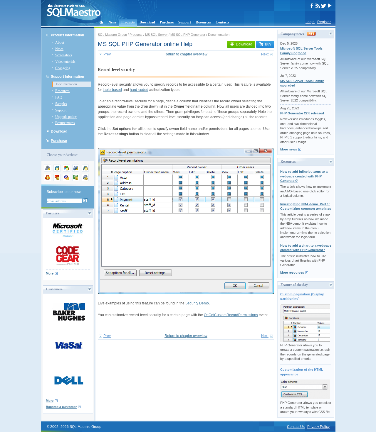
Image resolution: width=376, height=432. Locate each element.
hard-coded (139, 90)
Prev (107, 54)
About (59, 42)
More (49, 273)
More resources (292, 272)
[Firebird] (47, 180)
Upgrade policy (66, 117)
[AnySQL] (47, 170)
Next (264, 54)
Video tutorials (65, 62)
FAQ (58, 97)
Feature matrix (65, 123)
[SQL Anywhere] (66, 180)
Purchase (167, 22)
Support (184, 22)
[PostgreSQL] (75, 170)
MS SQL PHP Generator (187, 34)
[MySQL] (57, 170)
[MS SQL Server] (66, 170)
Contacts (222, 22)
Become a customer (61, 407)
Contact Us (296, 427)
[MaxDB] (85, 180)
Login (310, 22)
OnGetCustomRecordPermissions (231, 315)
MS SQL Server (156, 34)
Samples (61, 104)
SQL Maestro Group (112, 34)
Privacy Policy (318, 427)
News (112, 22)
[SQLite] (85, 170)
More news (288, 149)
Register (324, 22)
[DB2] (75, 180)
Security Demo (197, 303)
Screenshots (63, 55)
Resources (203, 22)
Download (147, 22)
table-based (112, 90)
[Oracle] (57, 180)
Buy (268, 44)
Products (128, 22)
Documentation (66, 84)
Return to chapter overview (185, 54)
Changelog (62, 68)
